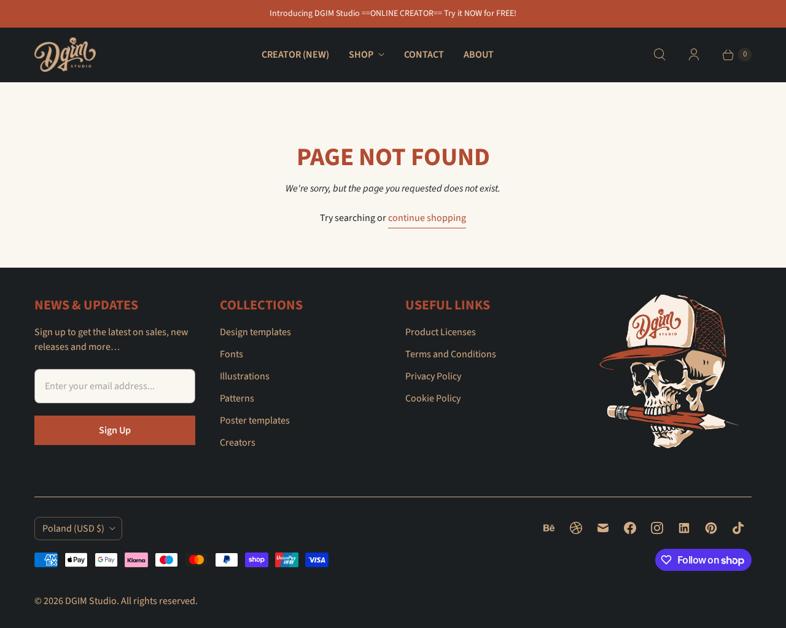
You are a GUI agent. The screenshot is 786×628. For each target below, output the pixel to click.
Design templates (255, 332)
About (479, 54)
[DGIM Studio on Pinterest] (711, 528)
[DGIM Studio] (65, 54)
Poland (73, 528)
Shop (361, 54)
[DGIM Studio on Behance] (548, 528)
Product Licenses (440, 332)
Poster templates (255, 420)
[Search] (659, 54)
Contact (424, 54)
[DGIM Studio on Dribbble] (576, 528)
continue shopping (427, 218)
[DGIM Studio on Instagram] (657, 528)
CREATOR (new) (295, 54)
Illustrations (245, 376)
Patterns (237, 398)
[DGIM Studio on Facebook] (630, 528)
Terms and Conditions (450, 354)
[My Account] (694, 54)
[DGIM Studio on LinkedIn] (684, 528)
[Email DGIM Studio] (603, 528)
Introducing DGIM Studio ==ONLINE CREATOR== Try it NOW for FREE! (393, 13)
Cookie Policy (433, 398)
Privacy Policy (433, 376)
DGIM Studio (91, 601)
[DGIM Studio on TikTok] (738, 528)
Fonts (231, 354)
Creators (237, 442)
